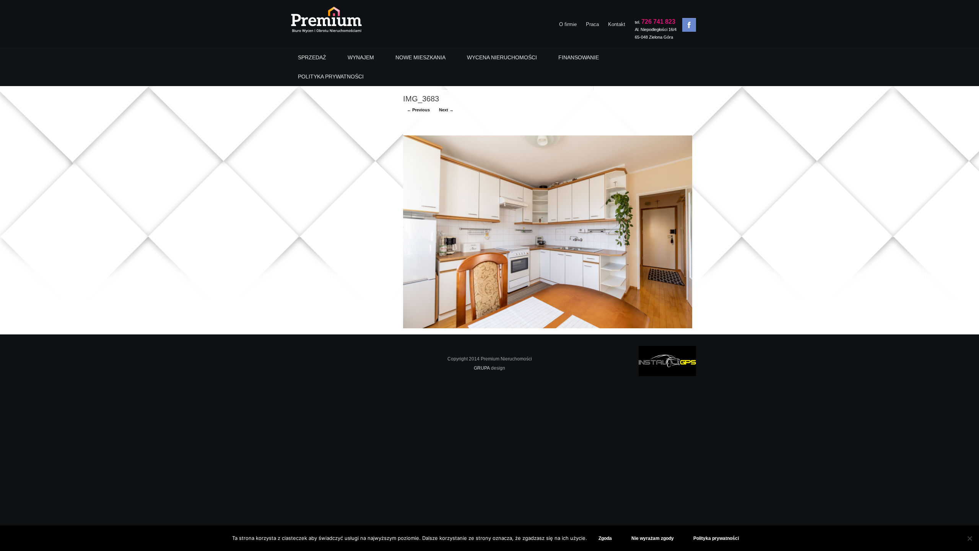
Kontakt (616, 24)
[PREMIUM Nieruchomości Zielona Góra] (326, 21)
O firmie (568, 24)
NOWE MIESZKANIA (420, 57)
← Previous (418, 110)
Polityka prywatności (716, 538)
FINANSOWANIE (578, 57)
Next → (446, 110)
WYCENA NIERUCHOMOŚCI (502, 57)
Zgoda (605, 538)
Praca (592, 24)
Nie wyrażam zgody (652, 538)
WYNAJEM (361, 57)
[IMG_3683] (547, 326)
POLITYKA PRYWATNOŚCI (331, 76)
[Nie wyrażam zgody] (969, 538)
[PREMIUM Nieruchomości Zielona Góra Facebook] (689, 25)
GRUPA (482, 368)
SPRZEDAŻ (312, 57)
